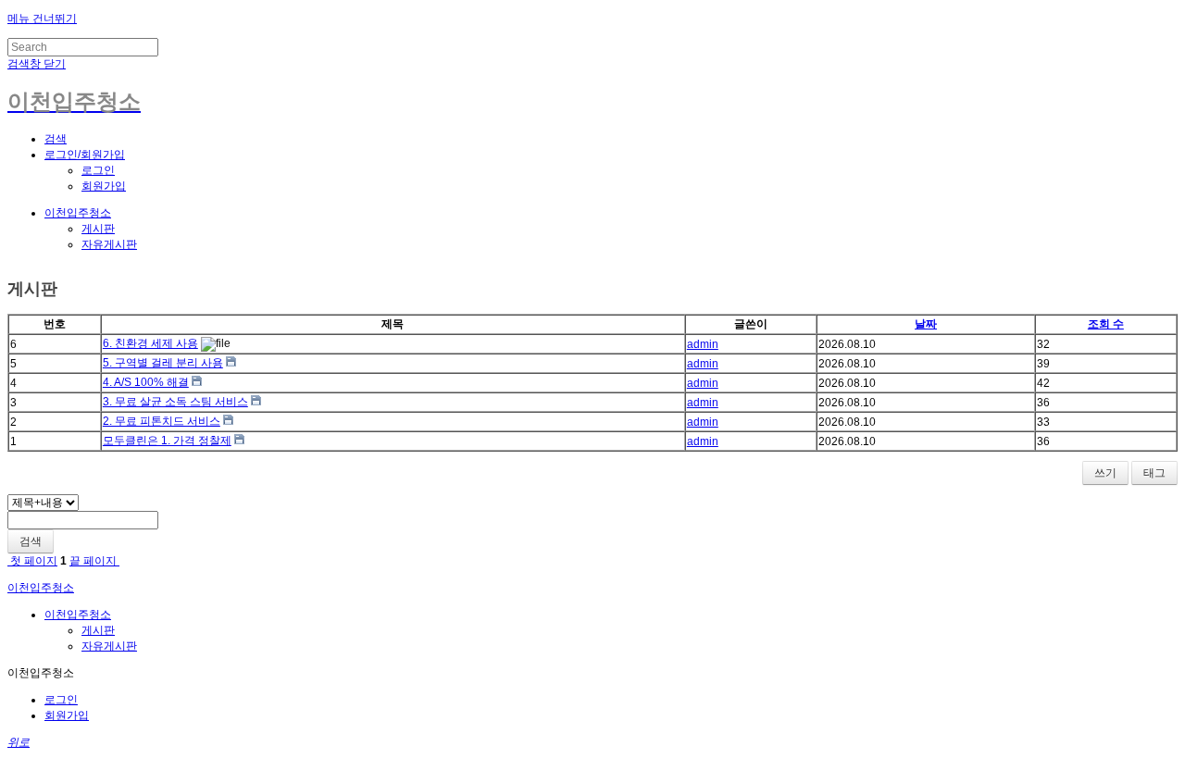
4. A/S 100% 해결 (146, 382)
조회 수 (1106, 323)
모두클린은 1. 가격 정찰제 (167, 440)
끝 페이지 (94, 560)
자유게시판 (109, 244)
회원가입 (103, 186)
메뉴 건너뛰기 (42, 18)
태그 (1154, 472)
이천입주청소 (77, 212)
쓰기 (1105, 472)
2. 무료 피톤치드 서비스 (161, 421)
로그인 (98, 170)
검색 (30, 541)
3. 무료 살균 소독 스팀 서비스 (175, 401)
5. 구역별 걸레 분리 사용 (163, 362)
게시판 (98, 228)
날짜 (926, 323)
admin (702, 344)
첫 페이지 (32, 560)
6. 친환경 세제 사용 (150, 343)
